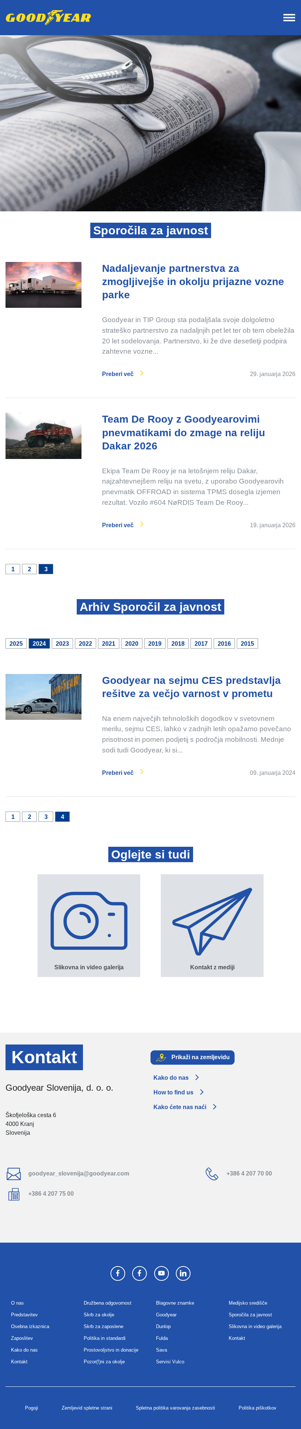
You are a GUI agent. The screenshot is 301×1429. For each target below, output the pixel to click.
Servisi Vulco (170, 1361)
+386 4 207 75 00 (50, 1194)
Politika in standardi (105, 1338)
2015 (247, 644)
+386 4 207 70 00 (248, 1173)
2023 (62, 644)
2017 (201, 644)
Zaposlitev (22, 1338)
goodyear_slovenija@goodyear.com (78, 1173)
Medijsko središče (248, 1303)
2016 (224, 644)
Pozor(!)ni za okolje (104, 1361)
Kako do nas (171, 1078)
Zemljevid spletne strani (87, 1408)
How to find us (173, 1092)
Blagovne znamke (175, 1303)
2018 (178, 644)
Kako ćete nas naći (179, 1107)
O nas (17, 1303)
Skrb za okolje (99, 1314)
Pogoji (31, 1408)
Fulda (162, 1338)
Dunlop (163, 1326)
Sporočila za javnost (250, 1314)
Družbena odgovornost (107, 1303)
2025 (16, 644)
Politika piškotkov (257, 1408)
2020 (131, 644)
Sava (161, 1350)
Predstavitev (24, 1314)
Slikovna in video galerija (255, 1326)
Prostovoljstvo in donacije (111, 1350)
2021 (108, 644)
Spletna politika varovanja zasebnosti (175, 1408)
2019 (155, 644)
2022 (85, 644)
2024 (39, 644)
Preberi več (118, 374)
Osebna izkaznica (30, 1326)
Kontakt (19, 1361)
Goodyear (166, 1314)
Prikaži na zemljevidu (200, 1057)
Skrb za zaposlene (103, 1326)
